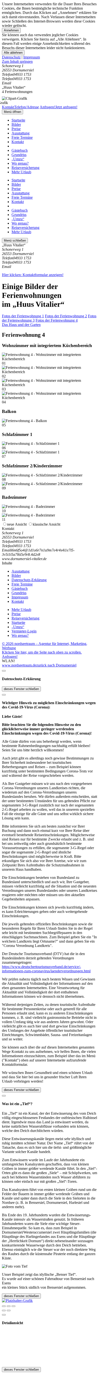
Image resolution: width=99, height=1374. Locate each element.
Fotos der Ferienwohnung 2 (66, 316)
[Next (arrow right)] (9, 1310)
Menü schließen (15, 240)
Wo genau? (20, 163)
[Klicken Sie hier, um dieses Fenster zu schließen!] (4, 671)
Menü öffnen (12, 112)
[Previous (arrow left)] (4, 1310)
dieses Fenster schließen (21, 689)
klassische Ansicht (46, 524)
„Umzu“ (18, 159)
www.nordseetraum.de (19, 665)
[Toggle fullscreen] (9, 1306)
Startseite (18, 120)
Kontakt (18, 142)
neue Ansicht (17, 524)
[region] (49, 61)
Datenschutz (11, 57)
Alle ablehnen (13, 52)
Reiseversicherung (25, 168)
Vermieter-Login (24, 631)
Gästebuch (20, 150)
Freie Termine (22, 137)
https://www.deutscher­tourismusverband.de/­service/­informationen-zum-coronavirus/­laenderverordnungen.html (46, 969)
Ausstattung (21, 133)
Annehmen (11, 30)
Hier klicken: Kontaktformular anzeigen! (32, 275)
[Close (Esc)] (4, 1306)
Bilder (16, 124)
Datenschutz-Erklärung (29, 580)
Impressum (31, 57)
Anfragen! (10, 657)
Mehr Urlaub (21, 172)
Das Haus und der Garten (21, 325)
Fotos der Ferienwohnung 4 (57, 320)
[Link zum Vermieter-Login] (17, 1301)
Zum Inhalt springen (17, 61)
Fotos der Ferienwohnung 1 (23, 316)
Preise (16, 129)
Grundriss (19, 155)
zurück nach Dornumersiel (56, 665)
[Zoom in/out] (13, 1306)
